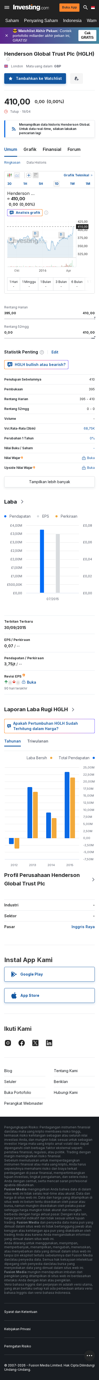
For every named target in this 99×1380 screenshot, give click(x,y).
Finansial (52, 149)
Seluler (10, 1081)
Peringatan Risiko (17, 1346)
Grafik (29, 149)
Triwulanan (37, 741)
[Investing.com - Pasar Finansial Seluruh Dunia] (31, 7)
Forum (74, 149)
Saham (12, 20)
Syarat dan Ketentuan (20, 1312)
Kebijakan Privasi (17, 1329)
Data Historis (36, 162)
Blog (8, 1070)
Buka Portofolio (17, 1092)
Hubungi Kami (66, 1092)
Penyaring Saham (41, 20)
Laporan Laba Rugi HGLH (36, 709)
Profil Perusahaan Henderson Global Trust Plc (42, 879)
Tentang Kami (66, 1070)
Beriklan (61, 1081)
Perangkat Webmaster (23, 1103)
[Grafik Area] (17, 175)
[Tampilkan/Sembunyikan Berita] (36, 175)
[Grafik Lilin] (9, 175)
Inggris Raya (83, 926)
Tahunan (12, 741)
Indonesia (72, 20)
